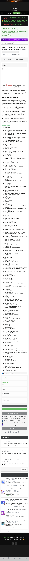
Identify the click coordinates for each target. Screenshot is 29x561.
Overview (4, 59)
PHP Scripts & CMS (14, 481)
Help (20, 539)
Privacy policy (15, 539)
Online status (12, 537)
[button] (1, 13)
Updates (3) (10, 59)
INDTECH (7, 481)
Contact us (22, 537)
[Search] (27, 13)
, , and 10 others (13, 373)
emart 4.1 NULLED (6, 441)
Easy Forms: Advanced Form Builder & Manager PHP (16, 418)
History (16, 59)
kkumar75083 (8, 491)
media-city (17, 54)
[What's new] (24, 13)
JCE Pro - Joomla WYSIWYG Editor (12, 420)
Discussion (21, 59)
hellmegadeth (8, 512)
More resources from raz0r (14, 413)
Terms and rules (8, 539)
